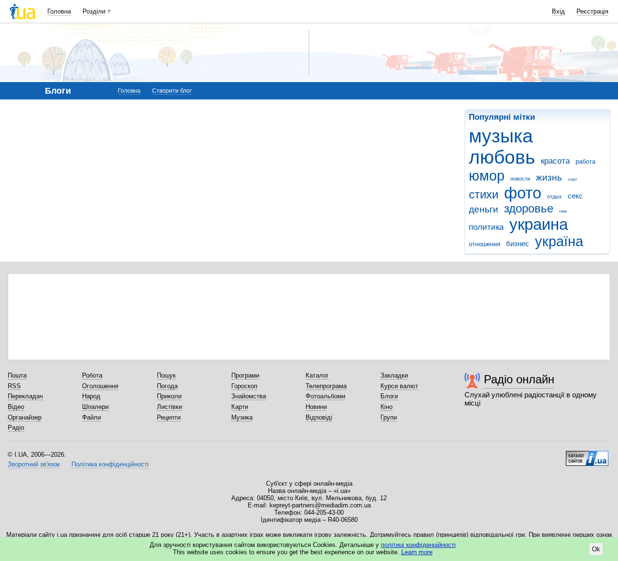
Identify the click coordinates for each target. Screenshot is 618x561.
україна (559, 241)
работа (585, 161)
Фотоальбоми (325, 396)
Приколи (169, 396)
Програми (245, 375)
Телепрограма (326, 386)
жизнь (549, 177)
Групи (388, 417)
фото (522, 193)
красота (555, 161)
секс (575, 196)
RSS (14, 386)
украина (538, 224)
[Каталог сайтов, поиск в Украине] (587, 455)
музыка (501, 136)
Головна (59, 11)
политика (486, 227)
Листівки (169, 406)
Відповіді (319, 417)
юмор (487, 175)
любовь (502, 157)
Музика (242, 417)
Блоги (389, 396)
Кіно (386, 406)
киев (563, 211)
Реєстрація (592, 11)
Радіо (16, 427)
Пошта (17, 375)
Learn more (417, 552)
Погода (167, 386)
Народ (91, 396)
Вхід (558, 11)
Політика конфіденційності (110, 464)
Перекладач (25, 396)
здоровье (528, 208)
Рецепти (169, 417)
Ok (596, 549)
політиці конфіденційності (418, 544)
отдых (554, 196)
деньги (483, 209)
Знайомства (248, 396)
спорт (572, 179)
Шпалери (95, 406)
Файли (91, 417)
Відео (16, 406)
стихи (483, 194)
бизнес (517, 243)
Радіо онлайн (519, 379)
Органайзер (25, 417)
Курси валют (399, 386)
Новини (316, 406)
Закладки (394, 375)
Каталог (317, 375)
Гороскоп (244, 386)
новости (520, 179)
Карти (239, 406)
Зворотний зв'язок (34, 464)
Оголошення (100, 386)
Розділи (94, 11)
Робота (92, 375)
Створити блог (172, 90)
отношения (484, 244)
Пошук (166, 375)
